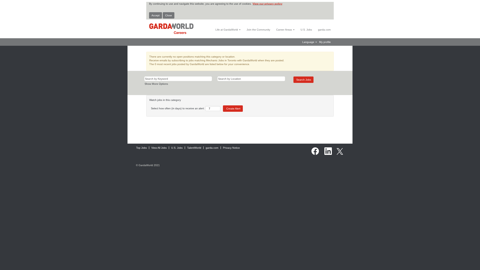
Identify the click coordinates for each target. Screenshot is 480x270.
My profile (325, 42)
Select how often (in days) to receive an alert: (178, 108)
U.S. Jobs (306, 29)
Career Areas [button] (284, 29)
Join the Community (258, 29)
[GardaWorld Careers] (171, 28)
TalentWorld (194, 147)
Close (168, 15)
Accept (156, 15)
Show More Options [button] (156, 83)
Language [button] (308, 42)
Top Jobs (141, 147)
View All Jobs (159, 147)
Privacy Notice (231, 147)
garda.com (324, 29)
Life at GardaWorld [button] (227, 29)
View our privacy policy (267, 3)
